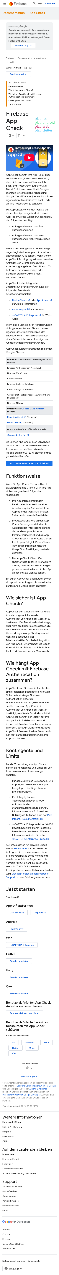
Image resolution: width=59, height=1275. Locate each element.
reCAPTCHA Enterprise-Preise (29, 839)
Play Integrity (19, 309)
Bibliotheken (8, 1136)
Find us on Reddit (10, 1159)
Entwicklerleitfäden (11, 1122)
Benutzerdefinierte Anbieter (24, 1013)
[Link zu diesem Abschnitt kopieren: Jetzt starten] (38, 889)
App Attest (43, 300)
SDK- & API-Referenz (12, 1127)
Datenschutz (34, 1261)
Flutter (15, 1048)
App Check (37, 13)
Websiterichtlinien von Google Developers (21, 1095)
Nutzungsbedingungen (13, 1261)
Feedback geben (18, 74)
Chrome (6, 1234)
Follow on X (7, 1164)
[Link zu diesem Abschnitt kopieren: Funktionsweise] (43, 476)
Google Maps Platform (32, 408)
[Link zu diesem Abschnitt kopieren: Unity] (16, 970)
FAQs (5, 1210)
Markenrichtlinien (10, 1205)
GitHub (5, 1141)
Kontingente (20, 848)
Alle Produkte (8, 1248)
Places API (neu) (14, 422)
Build (12, 62)
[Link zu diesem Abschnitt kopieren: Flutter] (18, 954)
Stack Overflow (9, 1191)
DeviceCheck (19, 300)
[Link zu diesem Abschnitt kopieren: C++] (15, 986)
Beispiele (6, 1131)
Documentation (13, 13)
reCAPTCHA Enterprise (25, 315)
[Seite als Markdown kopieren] (19, 135)
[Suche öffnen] (34, 3)
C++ (14, 1053)
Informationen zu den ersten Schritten (29, 463)
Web (46, 1042)
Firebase (10, 58)
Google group (9, 1196)
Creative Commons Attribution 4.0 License (36, 1086)
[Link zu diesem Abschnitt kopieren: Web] (15, 938)
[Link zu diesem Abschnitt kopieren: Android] (20, 922)
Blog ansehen (8, 1154)
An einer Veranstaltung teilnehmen (19, 1173)
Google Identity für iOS (18, 435)
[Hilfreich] (25, 68)
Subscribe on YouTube (12, 1168)
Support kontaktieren (12, 1186)
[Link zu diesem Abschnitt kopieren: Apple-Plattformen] (36, 906)
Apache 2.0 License (38, 1089)
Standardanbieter (19, 961)
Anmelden (50, 3)
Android (29, 1042)
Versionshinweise (10, 1200)
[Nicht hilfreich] (30, 68)
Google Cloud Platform (13, 1244)
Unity (32, 1048)
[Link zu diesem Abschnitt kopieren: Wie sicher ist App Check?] (26, 604)
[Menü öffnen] (5, 3)
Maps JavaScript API (16, 417)
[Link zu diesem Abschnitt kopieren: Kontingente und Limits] (22, 756)
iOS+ (12, 1042)
